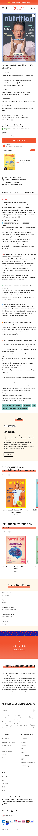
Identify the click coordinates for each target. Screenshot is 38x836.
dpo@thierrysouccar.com (22, 724)
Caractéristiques (29, 193)
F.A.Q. (22, 752)
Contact (4, 758)
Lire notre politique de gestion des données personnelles (20, 728)
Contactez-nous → (19, 650)
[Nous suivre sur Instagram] (12, 810)
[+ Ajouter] (27, 505)
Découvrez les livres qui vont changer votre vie (19, 3)
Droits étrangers (7, 751)
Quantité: (5, 132)
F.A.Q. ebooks (25, 756)
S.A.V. (22, 749)
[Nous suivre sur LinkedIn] (16, 810)
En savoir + (8, 454)
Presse (4, 755)
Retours (23, 746)
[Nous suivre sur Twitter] (7, 810)
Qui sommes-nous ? (8, 742)
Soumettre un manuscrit (6, 747)
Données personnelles (28, 762)
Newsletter (5, 777)
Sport (3, 790)
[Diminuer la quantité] (4, 135)
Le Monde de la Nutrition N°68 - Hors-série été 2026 (16, 511)
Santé (3, 780)
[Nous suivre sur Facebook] (3, 810)
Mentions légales (26, 766)
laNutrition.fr (20, 400)
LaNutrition (5, 72)
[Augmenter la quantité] (11, 135)
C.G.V (22, 759)
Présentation (6, 193)
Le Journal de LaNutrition (9, 610)
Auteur (17, 193)
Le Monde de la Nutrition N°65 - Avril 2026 (15, 568)
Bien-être (5, 784)
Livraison (23, 742)
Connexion (24, 739)
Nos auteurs (5, 739)
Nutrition (4, 602)
